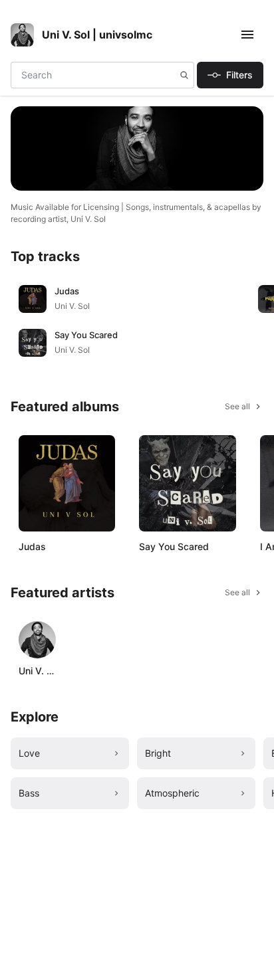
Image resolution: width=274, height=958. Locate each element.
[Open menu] (250, 34)
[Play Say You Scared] (33, 343)
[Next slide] (250, 321)
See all (237, 406)
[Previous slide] (13, 321)
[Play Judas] (33, 299)
